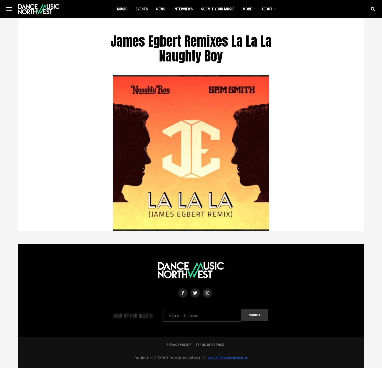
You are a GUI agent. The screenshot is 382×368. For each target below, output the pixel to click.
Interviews (183, 9)
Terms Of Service (210, 345)
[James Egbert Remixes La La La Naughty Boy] (191, 152)
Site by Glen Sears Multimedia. (228, 358)
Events (142, 9)
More (247, 9)
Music (122, 9)
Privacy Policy (178, 345)
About (266, 9)
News (160, 9)
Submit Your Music (217, 9)
